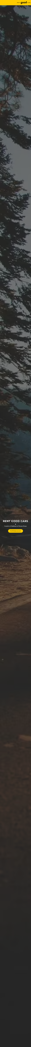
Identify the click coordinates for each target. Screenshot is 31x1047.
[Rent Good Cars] (23, 2)
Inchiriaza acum (15, 531)
